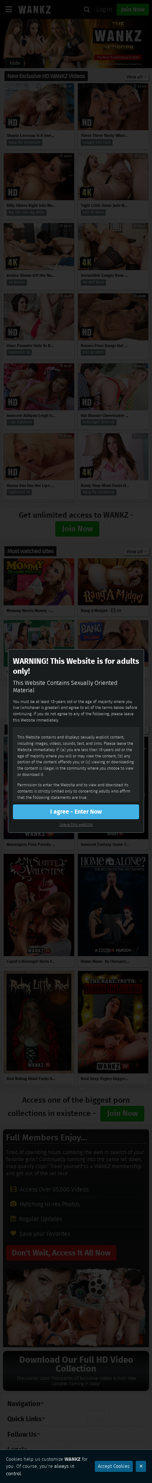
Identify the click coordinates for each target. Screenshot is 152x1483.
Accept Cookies (113, 1466)
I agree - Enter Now (76, 811)
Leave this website (76, 824)
